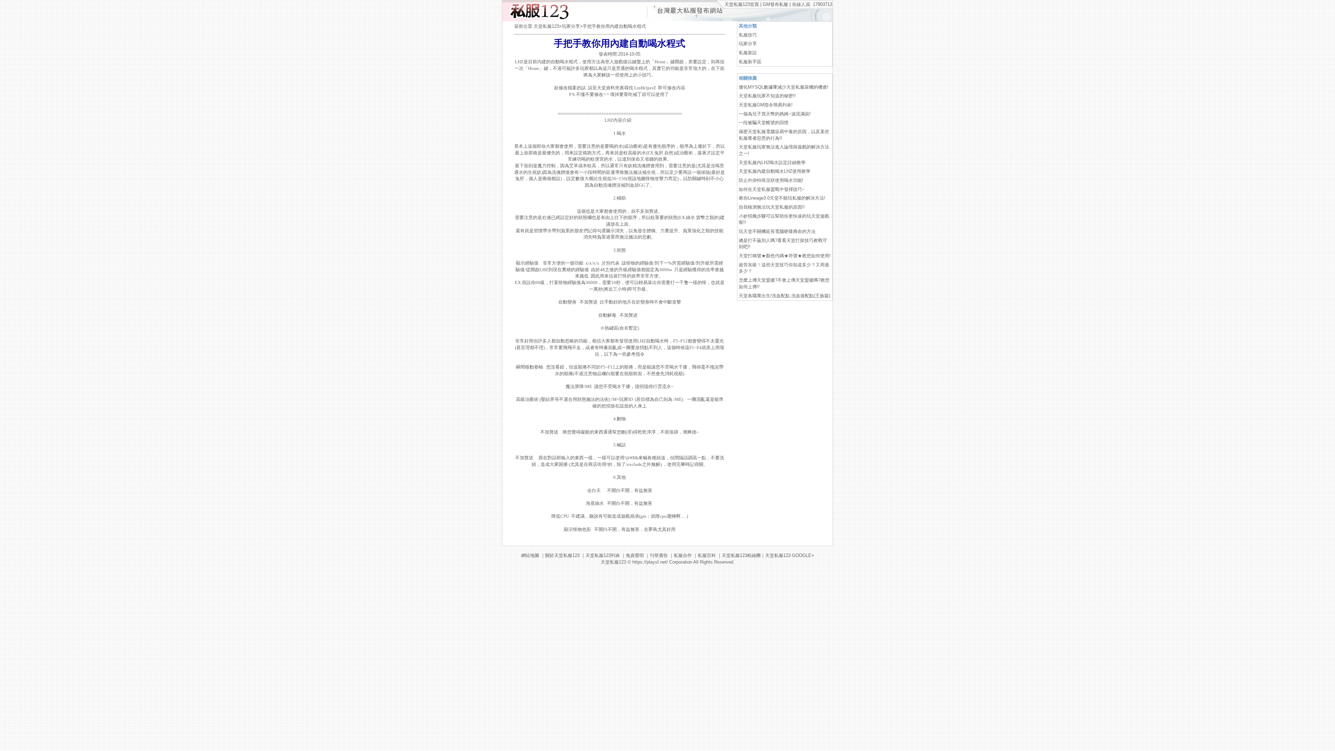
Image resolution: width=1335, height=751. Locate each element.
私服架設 (748, 52)
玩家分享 (571, 26)
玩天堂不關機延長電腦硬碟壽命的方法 (777, 231)
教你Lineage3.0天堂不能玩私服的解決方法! (782, 198)
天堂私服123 (546, 26)
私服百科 (707, 555)
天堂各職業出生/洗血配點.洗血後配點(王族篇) (784, 295)
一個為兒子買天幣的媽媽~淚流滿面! (775, 113)
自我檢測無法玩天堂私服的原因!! (772, 207)
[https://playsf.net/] (538, 19)
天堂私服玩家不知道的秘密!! (767, 95)
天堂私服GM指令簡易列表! (766, 104)
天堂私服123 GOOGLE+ (789, 555)
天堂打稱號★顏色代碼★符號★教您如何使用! (785, 255)
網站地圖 (530, 555)
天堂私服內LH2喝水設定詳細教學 (772, 162)
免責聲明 (635, 555)
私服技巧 (748, 35)
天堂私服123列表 (602, 555)
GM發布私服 (775, 4)
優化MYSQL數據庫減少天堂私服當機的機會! (783, 87)
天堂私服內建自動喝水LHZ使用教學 (774, 171)
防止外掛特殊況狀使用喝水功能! (771, 180)
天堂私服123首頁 (742, 4)
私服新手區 (750, 61)
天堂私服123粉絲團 (741, 555)
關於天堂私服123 (562, 555)
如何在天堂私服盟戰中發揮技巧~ (772, 189)
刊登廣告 (659, 555)
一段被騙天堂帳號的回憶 (763, 122)
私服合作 (683, 555)
